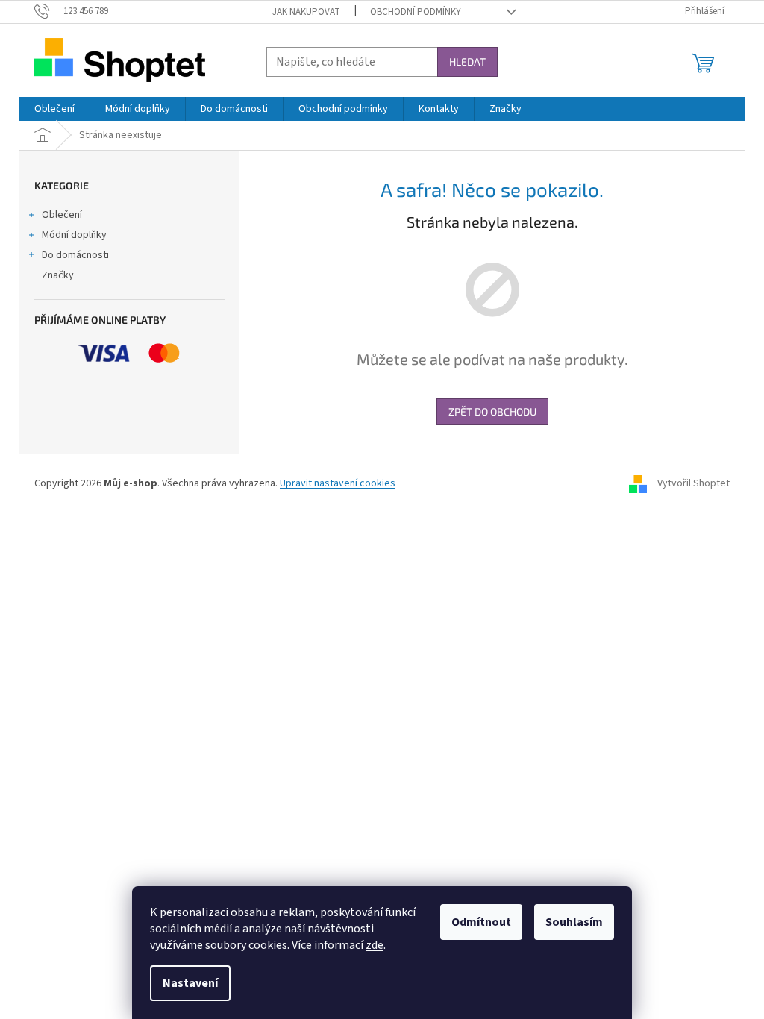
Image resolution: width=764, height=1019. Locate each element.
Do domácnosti (75, 255)
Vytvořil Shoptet (693, 483)
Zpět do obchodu (492, 411)
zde (374, 945)
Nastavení (190, 983)
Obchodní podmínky (415, 12)
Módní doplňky (74, 235)
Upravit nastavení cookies (337, 483)
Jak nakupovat (306, 12)
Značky (58, 275)
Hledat (467, 61)
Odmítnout (481, 922)
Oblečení (62, 214)
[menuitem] (54, 109)
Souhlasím (574, 922)
